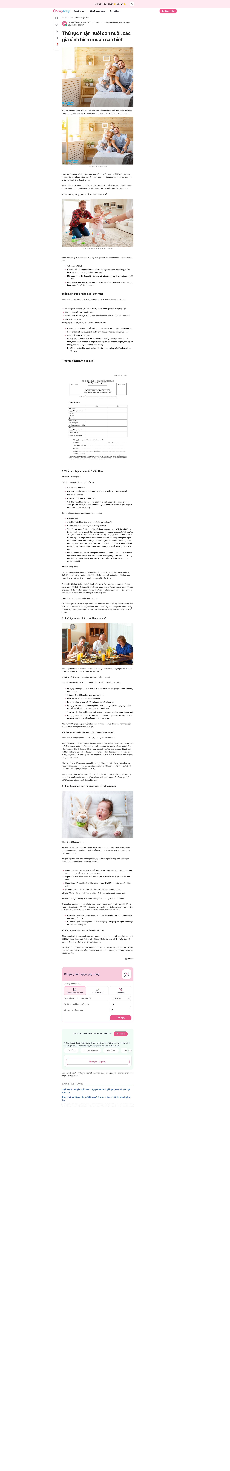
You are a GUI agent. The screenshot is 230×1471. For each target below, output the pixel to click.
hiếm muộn (70, 950)
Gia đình (69, 18)
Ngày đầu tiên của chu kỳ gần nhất (78, 998)
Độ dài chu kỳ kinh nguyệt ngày (76, 1004)
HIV (105, 883)
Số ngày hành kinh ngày (73, 1010)
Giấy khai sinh (72, 519)
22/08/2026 (116, 998)
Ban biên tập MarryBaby (118, 22)
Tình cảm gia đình (82, 18)
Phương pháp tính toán (73, 983)
